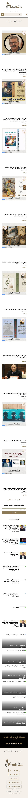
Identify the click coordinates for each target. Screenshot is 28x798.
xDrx (10, 789)
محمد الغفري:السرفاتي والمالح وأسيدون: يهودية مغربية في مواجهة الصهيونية (10, 567)
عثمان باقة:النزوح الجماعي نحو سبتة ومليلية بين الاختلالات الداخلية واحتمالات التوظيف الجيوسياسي (14, 70)
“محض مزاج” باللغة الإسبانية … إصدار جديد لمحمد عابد (14, 441)
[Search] (2, 14)
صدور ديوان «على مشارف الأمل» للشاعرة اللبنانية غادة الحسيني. (15, 215)
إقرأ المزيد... (24, 76)
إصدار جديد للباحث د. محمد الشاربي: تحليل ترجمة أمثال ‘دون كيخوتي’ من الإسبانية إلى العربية (14, 489)
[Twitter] (18, 743)
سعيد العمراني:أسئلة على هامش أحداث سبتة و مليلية (11, 580)
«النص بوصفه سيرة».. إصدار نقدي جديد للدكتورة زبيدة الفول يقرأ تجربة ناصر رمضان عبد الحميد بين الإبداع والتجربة (14, 119)
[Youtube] (14, 743)
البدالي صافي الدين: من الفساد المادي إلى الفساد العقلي (14, 394)
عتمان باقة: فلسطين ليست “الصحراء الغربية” (11, 553)
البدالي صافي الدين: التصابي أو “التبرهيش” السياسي (11, 594)
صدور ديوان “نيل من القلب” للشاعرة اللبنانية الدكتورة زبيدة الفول (14, 263)
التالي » (9, 500)
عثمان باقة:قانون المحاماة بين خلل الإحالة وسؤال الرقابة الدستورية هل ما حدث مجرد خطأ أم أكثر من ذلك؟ (11, 527)
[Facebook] (17, 11)
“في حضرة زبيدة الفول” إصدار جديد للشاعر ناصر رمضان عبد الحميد (14, 356)
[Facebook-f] (21, 743)
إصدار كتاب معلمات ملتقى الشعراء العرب (15, 309)
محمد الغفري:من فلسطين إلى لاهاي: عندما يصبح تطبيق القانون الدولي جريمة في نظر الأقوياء (10, 541)
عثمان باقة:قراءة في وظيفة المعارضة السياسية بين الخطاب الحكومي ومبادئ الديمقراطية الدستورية (10, 623)
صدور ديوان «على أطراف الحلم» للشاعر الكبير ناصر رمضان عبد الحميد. (15, 168)
